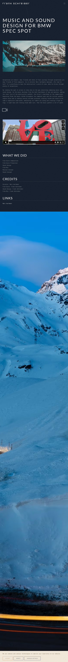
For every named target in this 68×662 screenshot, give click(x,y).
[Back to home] (16, 3)
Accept (7, 658)
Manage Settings (32, 658)
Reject (18, 658)
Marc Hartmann (7, 203)
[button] (64, 3)
